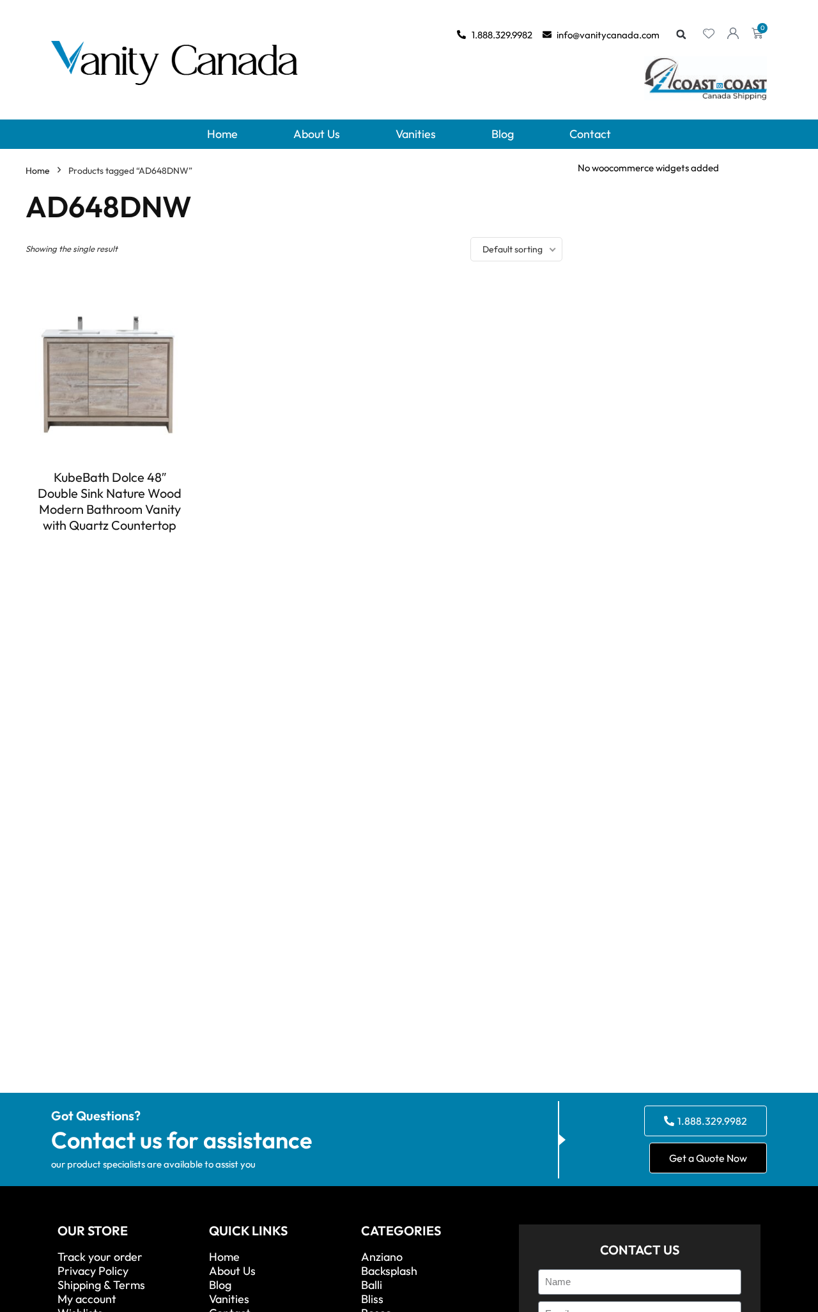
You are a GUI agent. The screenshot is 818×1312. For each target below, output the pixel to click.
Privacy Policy (93, 1271)
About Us (316, 134)
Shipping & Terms (101, 1285)
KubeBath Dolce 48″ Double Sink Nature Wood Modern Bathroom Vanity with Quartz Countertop (109, 501)
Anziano (382, 1257)
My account (87, 1299)
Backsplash (389, 1271)
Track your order (100, 1257)
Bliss (372, 1299)
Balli (371, 1285)
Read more (110, 548)
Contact (590, 134)
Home (222, 134)
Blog (502, 134)
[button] (681, 34)
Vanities (416, 134)
